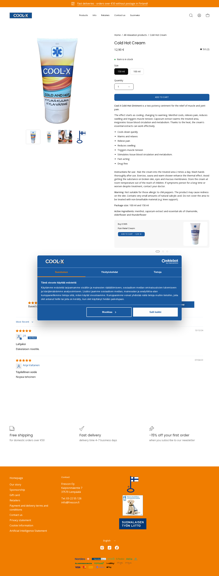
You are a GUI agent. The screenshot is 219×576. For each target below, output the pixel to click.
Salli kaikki (155, 312)
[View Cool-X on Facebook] (116, 547)
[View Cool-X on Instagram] (102, 547)
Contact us (16, 515)
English (107, 540)
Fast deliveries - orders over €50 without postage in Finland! (112, 3)
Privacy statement (20, 520)
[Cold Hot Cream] (33, 137)
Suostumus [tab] (61, 272)
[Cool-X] (21, 15)
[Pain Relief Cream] (195, 234)
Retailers (15, 500)
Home (117, 34)
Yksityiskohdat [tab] (109, 272)
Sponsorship (17, 490)
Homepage (16, 478)
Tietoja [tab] (157, 272)
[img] (204, 49)
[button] (94, 15)
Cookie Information (21, 525)
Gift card (15, 495)
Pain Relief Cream (126, 228)
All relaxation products (135, 34)
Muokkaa (107, 312)
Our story (15, 484)
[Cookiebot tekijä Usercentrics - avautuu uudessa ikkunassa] (164, 261)
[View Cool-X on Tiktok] (109, 547)
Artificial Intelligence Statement (28, 530)
